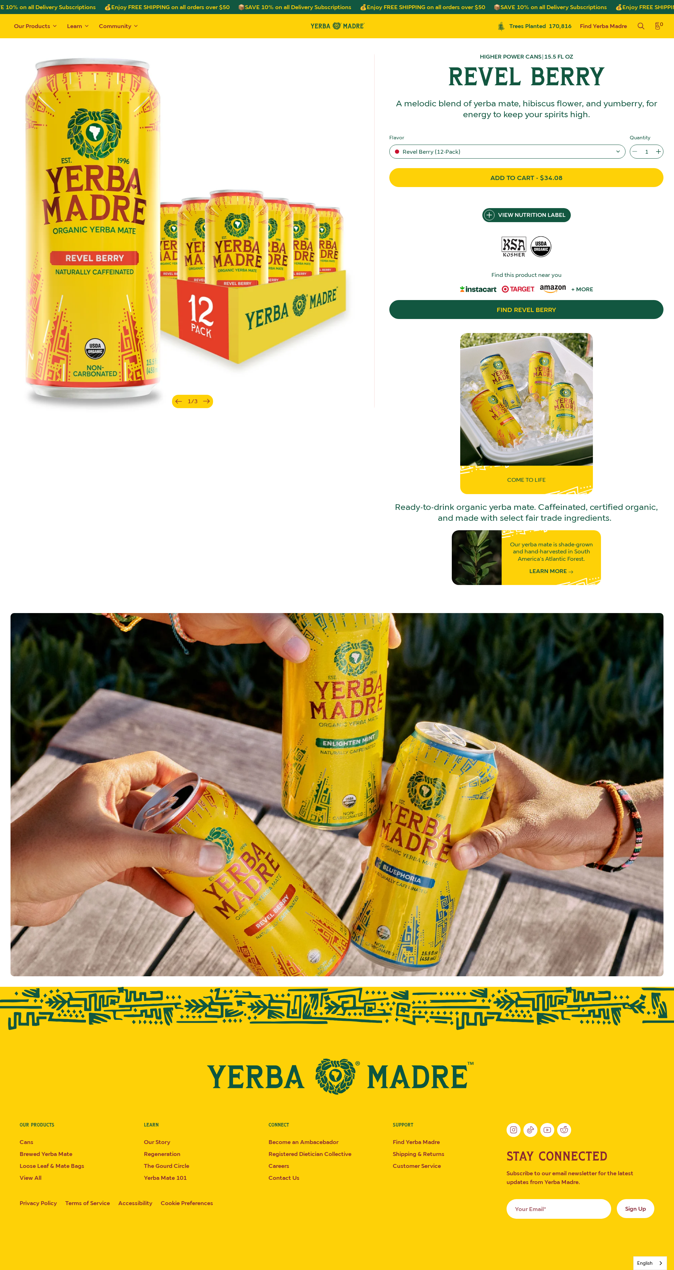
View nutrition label (532, 215)
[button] (507, 152)
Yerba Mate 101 (165, 1177)
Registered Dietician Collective (310, 1154)
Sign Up (635, 1208)
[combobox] (650, 1263)
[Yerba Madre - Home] (337, 25)
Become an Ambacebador (303, 1142)
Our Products (32, 26)
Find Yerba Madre (603, 26)
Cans (26, 1142)
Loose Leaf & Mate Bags (52, 1166)
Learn (74, 26)
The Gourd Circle (166, 1166)
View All (30, 1177)
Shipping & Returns (418, 1154)
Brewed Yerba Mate (46, 1154)
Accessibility (135, 1203)
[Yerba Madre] (337, 1076)
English (645, 1263)
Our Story (157, 1142)
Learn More (548, 571)
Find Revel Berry (526, 309)
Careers (279, 1166)
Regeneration (162, 1154)
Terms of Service (87, 1203)
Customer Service (417, 1166)
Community (115, 26)
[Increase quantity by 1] (658, 151)
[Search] (641, 25)
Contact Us (284, 1177)
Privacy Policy (38, 1203)
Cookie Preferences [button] (187, 1203)
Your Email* (530, 1209)
